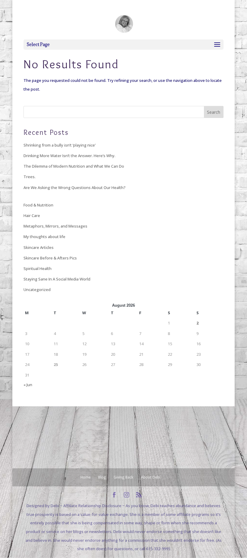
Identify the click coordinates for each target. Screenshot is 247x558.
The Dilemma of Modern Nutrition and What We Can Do (73, 166)
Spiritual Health (37, 268)
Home (85, 477)
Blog (102, 477)
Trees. (29, 176)
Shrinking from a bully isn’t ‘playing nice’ (59, 145)
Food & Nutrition (38, 205)
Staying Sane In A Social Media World (56, 279)
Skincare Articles (38, 247)
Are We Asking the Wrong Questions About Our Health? (74, 187)
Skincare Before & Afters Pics (50, 258)
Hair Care (31, 215)
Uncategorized (37, 289)
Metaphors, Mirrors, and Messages (55, 226)
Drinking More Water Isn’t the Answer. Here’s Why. (69, 155)
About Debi (150, 477)
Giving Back (123, 477)
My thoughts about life (44, 236)
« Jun (27, 384)
